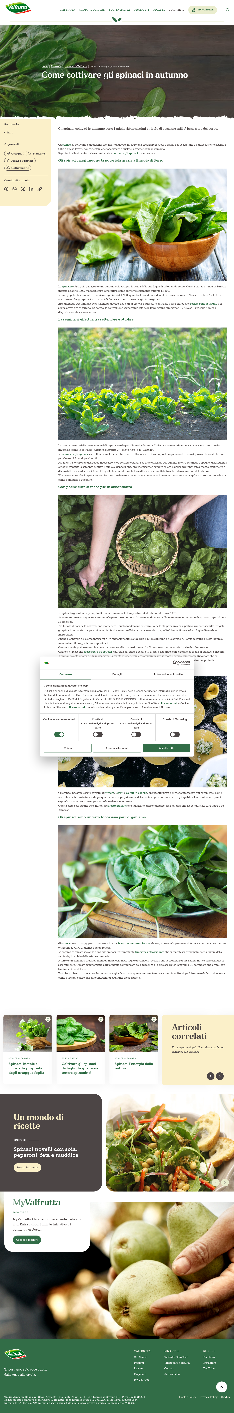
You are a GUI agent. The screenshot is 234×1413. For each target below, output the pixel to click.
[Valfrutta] (18, 8)
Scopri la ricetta (27, 1167)
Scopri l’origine (92, 9)
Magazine (176, 9)
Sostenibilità (119, 9)
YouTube (208, 1368)
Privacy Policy (209, 1397)
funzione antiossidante (149, 952)
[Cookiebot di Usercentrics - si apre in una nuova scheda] (175, 663)
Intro (10, 132)
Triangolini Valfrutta (177, 1362)
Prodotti (139, 1362)
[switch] (98, 734)
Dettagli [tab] (117, 674)
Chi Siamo (140, 1357)
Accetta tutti (166, 748)
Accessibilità (172, 1374)
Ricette (159, 9)
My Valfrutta (141, 1379)
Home (45, 66)
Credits (225, 1397)
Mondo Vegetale (22, 160)
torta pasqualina (100, 797)
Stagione (39, 153)
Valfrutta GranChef (176, 1357)
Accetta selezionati (117, 748)
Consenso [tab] (65, 674)
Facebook (209, 1357)
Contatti (169, 1368)
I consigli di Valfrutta (76, 66)
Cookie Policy (187, 1397)
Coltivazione (20, 168)
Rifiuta (68, 748)
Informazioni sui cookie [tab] (168, 674)
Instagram (209, 1362)
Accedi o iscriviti (27, 1239)
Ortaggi (16, 153)
